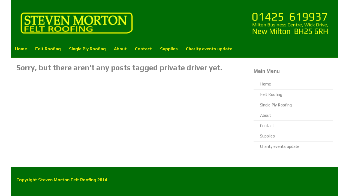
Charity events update (209, 48)
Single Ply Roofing (87, 48)
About (120, 48)
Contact (143, 48)
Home (21, 48)
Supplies (169, 48)
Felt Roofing (48, 48)
